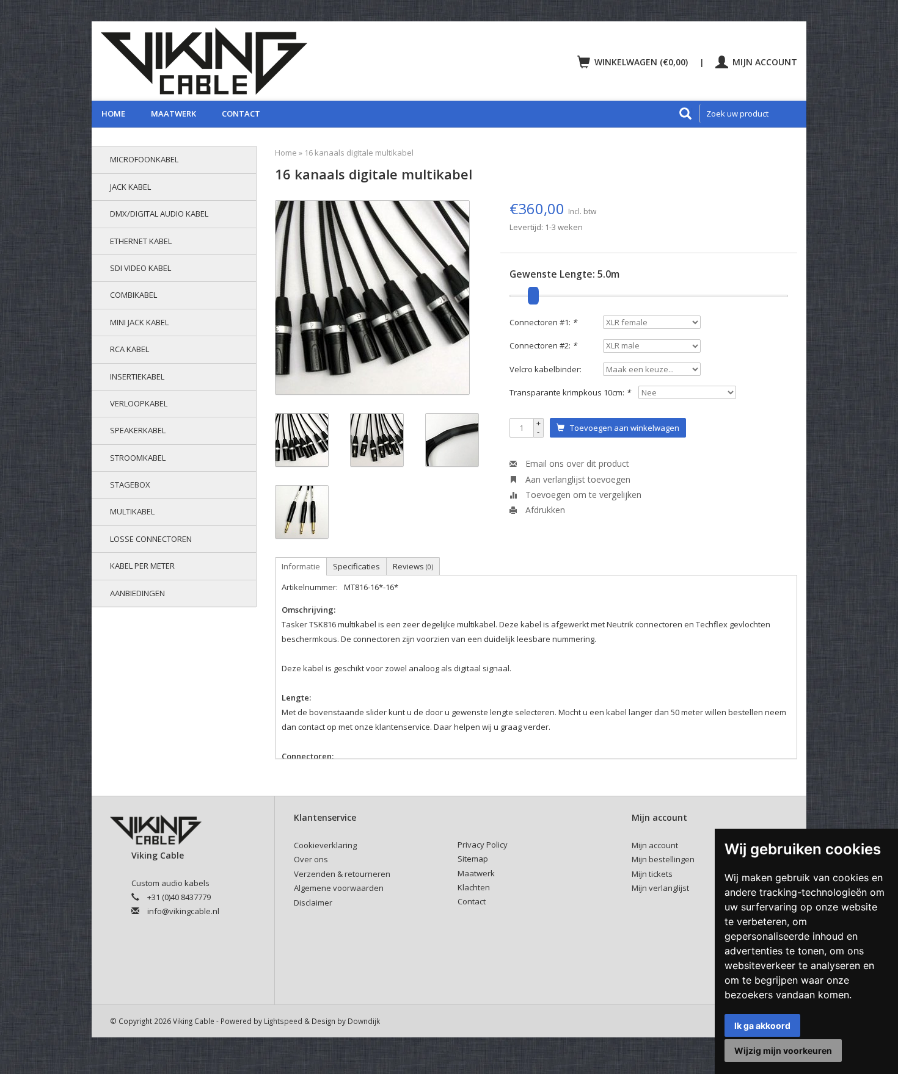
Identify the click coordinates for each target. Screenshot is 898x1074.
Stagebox (130, 484)
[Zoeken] (685, 113)
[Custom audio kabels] (269, 61)
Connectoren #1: (543, 322)
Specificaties (356, 566)
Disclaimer (313, 902)
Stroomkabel (138, 457)
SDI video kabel (140, 267)
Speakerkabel (138, 430)
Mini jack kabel (139, 322)
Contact (241, 113)
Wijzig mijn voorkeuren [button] (783, 1050)
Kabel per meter (142, 565)
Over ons (311, 859)
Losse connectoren (151, 538)
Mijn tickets (652, 873)
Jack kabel (130, 186)
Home (113, 113)
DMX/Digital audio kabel (159, 213)
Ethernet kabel (141, 241)
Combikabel (133, 294)
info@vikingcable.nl (183, 911)
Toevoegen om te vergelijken (582, 494)
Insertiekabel (137, 376)
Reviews (413, 566)
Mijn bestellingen (663, 859)
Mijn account (763, 62)
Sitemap (473, 858)
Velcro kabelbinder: (545, 369)
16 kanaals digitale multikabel (359, 152)
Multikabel (132, 511)
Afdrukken (544, 510)
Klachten (474, 887)
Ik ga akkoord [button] (762, 1025)
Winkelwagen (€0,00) (641, 62)
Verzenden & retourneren (342, 873)
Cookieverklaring (325, 845)
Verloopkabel (138, 403)
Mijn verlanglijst (660, 887)
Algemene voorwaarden (339, 887)
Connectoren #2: (543, 345)
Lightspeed (283, 1021)
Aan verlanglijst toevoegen (576, 479)
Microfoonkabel (144, 159)
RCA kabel (129, 349)
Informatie (301, 566)
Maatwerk (173, 113)
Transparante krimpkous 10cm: (569, 392)
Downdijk (364, 1021)
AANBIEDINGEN (137, 593)
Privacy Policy (483, 844)
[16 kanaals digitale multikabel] (372, 297)
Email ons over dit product (576, 463)
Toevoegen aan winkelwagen (621, 427)
